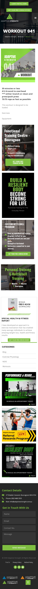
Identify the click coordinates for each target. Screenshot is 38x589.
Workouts (6, 366)
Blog (4, 352)
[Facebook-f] (15, 567)
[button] (35, 17)
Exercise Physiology (11, 357)
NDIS (5, 362)
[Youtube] (22, 567)
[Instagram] (19, 567)
